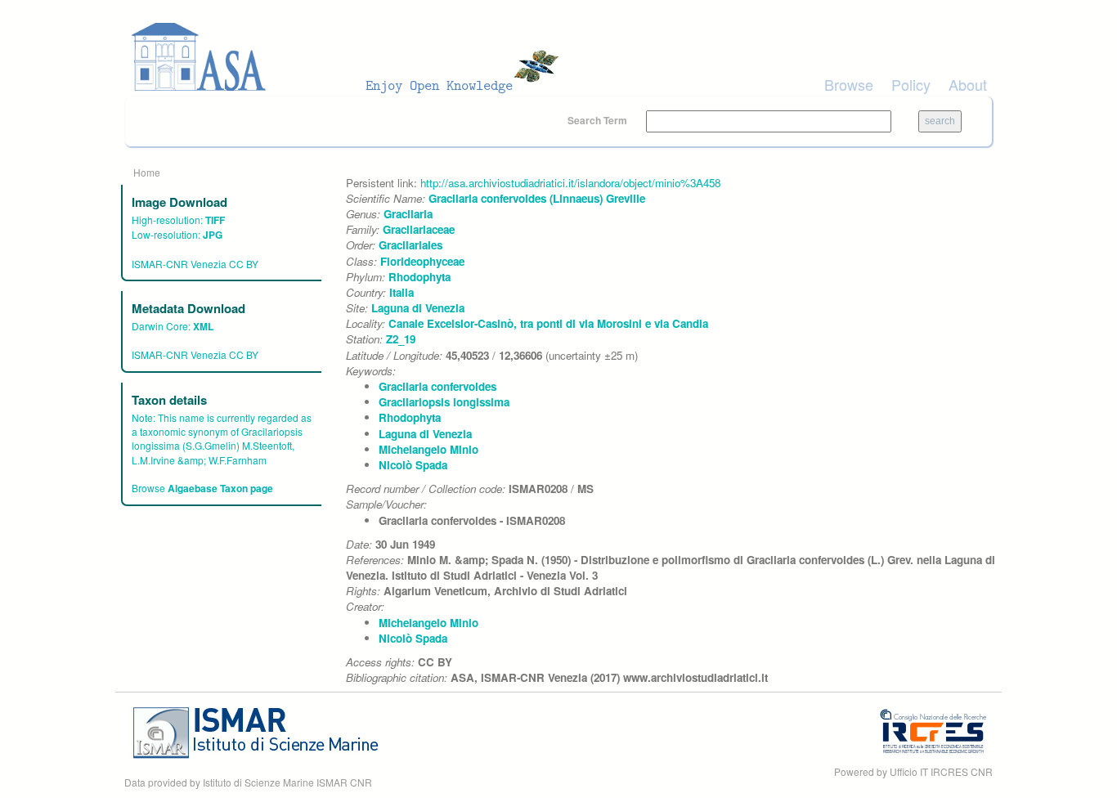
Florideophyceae (422, 261)
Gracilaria (408, 214)
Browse (848, 84)
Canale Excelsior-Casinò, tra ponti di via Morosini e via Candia (548, 323)
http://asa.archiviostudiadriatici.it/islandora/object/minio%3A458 (570, 183)
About (968, 84)
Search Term (598, 120)
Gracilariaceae (419, 229)
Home (146, 172)
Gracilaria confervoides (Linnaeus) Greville (536, 198)
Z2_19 (400, 339)
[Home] (350, 57)
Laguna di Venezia (417, 308)
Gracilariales (410, 245)
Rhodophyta (419, 277)
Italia (401, 292)
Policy (911, 84)
